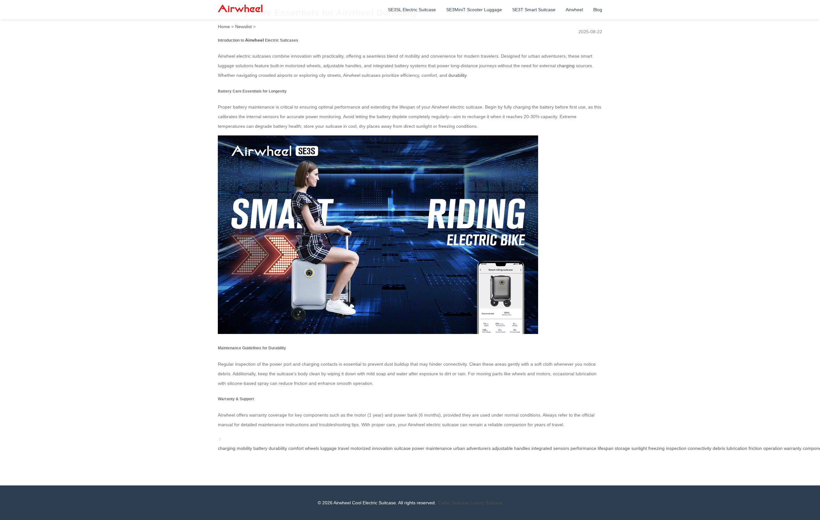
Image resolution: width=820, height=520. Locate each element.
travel (343, 448)
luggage (328, 448)
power (418, 448)
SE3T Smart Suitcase (533, 9)
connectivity (699, 448)
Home (224, 26)
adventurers (478, 448)
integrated (541, 448)
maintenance (439, 448)
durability (457, 75)
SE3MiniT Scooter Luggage (474, 9)
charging (566, 65)
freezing (656, 448)
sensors (561, 448)
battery (260, 448)
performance (583, 448)
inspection (676, 448)
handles (522, 448)
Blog (597, 9)
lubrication (736, 448)
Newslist (243, 26)
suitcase (402, 448)
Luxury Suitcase (486, 502)
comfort (296, 448)
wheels (312, 448)
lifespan (605, 448)
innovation (382, 448)
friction (755, 448)
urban (459, 448)
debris (719, 448)
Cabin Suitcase (454, 502)
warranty (792, 448)
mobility (244, 448)
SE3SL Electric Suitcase (412, 9)
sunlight (639, 448)
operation (773, 448)
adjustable (502, 448)
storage (622, 448)
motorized (360, 448)
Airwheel (574, 9)
